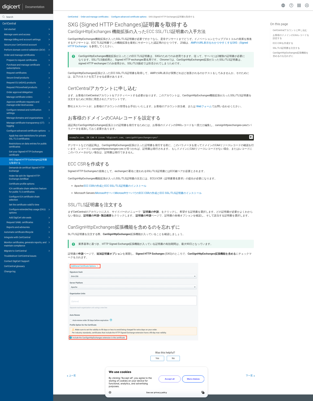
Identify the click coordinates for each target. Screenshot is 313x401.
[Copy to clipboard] (251, 137)
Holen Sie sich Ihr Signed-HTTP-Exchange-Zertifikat (24, 177)
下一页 (249, 375)
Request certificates (17, 72)
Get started (9, 29)
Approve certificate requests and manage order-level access (23, 103)
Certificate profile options (21, 183)
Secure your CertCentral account (20, 44)
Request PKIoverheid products (22, 87)
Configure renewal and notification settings (24, 111)
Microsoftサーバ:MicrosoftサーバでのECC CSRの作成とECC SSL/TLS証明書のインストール (148, 193)
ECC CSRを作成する (283, 43)
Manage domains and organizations (25, 118)
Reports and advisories (18, 227)
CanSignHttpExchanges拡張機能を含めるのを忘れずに (290, 54)
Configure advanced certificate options (26, 130)
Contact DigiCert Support (16, 261)
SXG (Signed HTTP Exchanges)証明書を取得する (28, 161)
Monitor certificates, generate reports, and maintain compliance (25, 244)
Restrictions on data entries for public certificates (28, 145)
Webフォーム (204, 106)
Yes (157, 358)
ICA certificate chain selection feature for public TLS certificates (27, 190)
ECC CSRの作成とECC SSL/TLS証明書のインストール (115, 185)
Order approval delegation (20, 92)
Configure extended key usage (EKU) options (27, 211)
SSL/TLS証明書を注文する (286, 48)
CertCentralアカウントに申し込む (290, 30)
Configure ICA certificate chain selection (24, 198)
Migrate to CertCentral (15, 251)
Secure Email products (18, 77)
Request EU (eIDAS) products (21, 82)
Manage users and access (17, 34)
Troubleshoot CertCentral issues (20, 256)
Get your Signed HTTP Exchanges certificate (26, 153)
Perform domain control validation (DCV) (24, 49)
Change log (9, 271)
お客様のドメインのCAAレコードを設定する (291, 37)
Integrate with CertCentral (17, 237)
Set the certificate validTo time (24, 204)
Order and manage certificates (19, 55)
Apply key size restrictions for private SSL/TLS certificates (27, 137)
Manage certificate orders (19, 97)
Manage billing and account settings (22, 39)
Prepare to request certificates (22, 60)
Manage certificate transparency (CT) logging (25, 124)
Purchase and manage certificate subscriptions (23, 66)
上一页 (72, 375)
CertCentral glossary (14, 266)
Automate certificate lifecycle (18, 232)
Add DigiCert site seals (20, 217)
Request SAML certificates (20, 222)
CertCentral (9, 23)
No (173, 358)
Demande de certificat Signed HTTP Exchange (27, 169)
